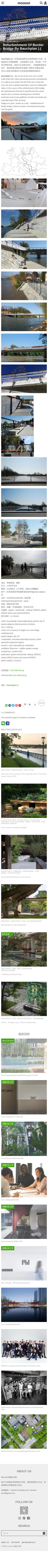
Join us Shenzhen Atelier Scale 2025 (12, 1158)
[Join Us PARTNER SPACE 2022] (24, 1305)
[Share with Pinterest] (19, 705)
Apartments (5, 921)
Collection (41, 703)
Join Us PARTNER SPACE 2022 (10, 1324)
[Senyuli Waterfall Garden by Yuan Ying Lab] (24, 852)
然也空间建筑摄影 (38, 1018)
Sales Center (15, 921)
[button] (2, 3)
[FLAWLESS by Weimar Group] (24, 949)
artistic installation (8, 820)
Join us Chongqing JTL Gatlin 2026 (12, 1117)
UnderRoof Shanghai (9, 823)
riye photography (14, 873)
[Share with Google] (16, 705)
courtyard (5, 821)
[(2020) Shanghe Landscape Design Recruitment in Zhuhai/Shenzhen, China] (24, 1388)
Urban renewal (16, 770)
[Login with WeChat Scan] (3, 723)
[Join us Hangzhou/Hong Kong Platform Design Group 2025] (24, 1056)
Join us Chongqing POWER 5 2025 (11, 1241)
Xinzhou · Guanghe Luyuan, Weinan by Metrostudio (18, 1022)
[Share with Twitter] (13, 705)
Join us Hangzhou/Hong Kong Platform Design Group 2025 (19, 1075)
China (25, 770)
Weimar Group (27, 968)
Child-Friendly (35, 820)
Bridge (21, 38)
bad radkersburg (17, 670)
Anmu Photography (8, 970)
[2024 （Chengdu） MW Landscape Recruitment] (24, 1263)
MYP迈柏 (31, 770)
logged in (16, 718)
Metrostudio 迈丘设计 (24, 1018)
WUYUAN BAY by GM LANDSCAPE (13, 925)
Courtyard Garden (17, 821)
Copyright (15, 1542)
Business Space (6, 871)
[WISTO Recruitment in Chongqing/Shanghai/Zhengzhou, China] (24, 1431)
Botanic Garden (23, 820)
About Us (5, 1542)
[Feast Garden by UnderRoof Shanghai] (24, 801)
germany (31, 38)
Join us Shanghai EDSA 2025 (10, 1199)
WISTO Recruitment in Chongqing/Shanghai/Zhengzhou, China (20, 1451)
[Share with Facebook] (9, 705)
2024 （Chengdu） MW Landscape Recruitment (15, 1283)
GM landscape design (34, 921)
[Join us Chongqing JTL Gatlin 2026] (24, 1097)
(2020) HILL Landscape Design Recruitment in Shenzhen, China (20, 1366)
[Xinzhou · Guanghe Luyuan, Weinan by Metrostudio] (24, 999)
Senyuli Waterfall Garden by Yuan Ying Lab (15, 877)
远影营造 (3, 873)
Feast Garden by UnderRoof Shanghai (14, 827)
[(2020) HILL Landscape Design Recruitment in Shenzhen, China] (24, 1346)
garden (28, 821)
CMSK (19, 968)
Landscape (9, 38)
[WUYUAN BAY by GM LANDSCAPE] (24, 901)
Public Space (5, 770)
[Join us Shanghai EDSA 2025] (24, 1180)
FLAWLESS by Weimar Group (11, 974)
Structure (36, 821)
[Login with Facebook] (7, 723)
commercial (17, 871)
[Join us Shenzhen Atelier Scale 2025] (24, 1139)
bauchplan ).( (10, 41)
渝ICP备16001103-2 (28, 1542)
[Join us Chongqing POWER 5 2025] (24, 1222)
